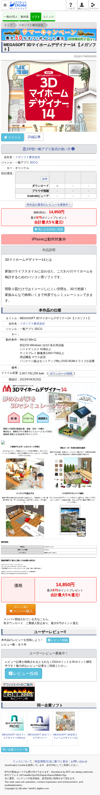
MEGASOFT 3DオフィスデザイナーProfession (40, 738)
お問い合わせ (79, 761)
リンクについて (22, 761)
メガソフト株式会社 (27, 157)
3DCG (34, 162)
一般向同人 (11, 16)
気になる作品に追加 (50, 229)
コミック (48, 16)
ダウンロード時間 (61, 373)
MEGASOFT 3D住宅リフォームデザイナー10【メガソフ (65, 738)
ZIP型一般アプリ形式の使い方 (49, 149)
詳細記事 (34, 137)
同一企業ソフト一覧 (15, 749)
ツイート (14, 137)
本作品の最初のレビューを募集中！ (49, 204)
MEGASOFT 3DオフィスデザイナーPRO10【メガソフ (14, 738)
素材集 (24, 16)
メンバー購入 (23, 609)
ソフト (36, 16)
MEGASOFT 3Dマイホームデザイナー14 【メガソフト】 (49, 47)
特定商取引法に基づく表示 (51, 761)
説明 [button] (44, 179)
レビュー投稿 (59, 640)
